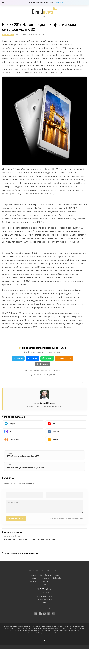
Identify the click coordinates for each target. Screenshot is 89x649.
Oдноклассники (64, 358)
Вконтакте (34, 358)
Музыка (45, 581)
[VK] (53, 613)
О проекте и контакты (44, 596)
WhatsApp (48, 358)
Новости (33, 575)
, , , (20, 553)
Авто (57, 575)
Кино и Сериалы (45, 575)
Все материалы (8, 34)
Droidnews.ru (45, 589)
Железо (33, 581)
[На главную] (44, 10)
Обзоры (33, 578)
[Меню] (3, 2)
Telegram (58, 2)
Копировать (44, 364)
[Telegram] (35, 613)
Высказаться (16, 518)
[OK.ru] (48, 613)
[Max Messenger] (44, 613)
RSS (44, 603)
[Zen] (40, 613)
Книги (45, 584)
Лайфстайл (57, 578)
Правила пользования (44, 600)
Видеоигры (45, 578)
